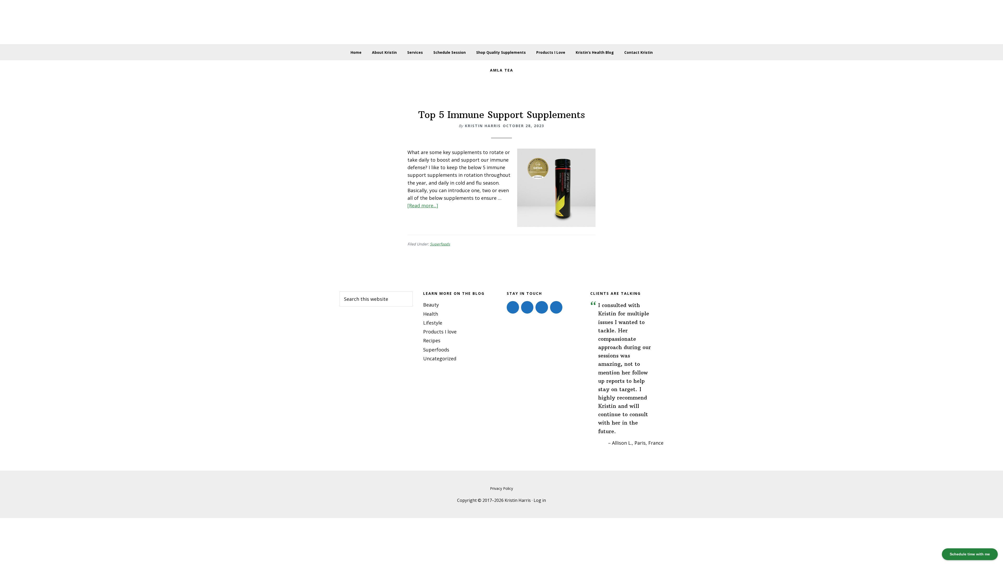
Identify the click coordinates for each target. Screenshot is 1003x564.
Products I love (440, 331)
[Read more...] (422, 205)
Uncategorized (439, 358)
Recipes (431, 340)
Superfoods (440, 244)
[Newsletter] (556, 307)
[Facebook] (513, 307)
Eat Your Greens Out (501, 22)
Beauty (431, 305)
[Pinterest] (541, 307)
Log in (540, 500)
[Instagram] (527, 307)
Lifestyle (432, 323)
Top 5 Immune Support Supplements (501, 115)
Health (430, 314)
